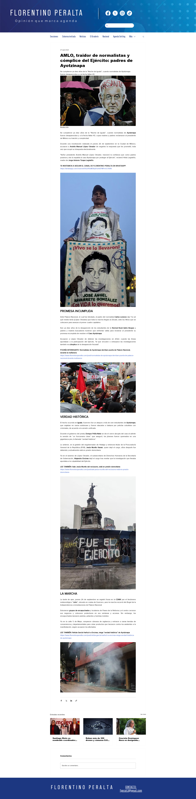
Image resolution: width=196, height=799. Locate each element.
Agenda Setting (119, 36)
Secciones (54, 36)
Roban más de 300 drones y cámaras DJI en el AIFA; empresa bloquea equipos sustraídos (97, 739)
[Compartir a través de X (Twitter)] (66, 701)
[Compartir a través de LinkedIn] (71, 701)
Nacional (106, 36)
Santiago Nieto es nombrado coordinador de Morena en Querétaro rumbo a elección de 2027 (65, 739)
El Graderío (94, 36)
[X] (115, 13)
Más (131, 36)
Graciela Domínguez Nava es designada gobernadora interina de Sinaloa (131, 739)
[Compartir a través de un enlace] (76, 701)
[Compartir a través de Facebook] (61, 701)
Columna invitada (69, 36)
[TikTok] (129, 13)
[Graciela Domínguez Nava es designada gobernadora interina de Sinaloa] (131, 726)
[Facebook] (108, 13)
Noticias (83, 36)
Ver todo (143, 714)
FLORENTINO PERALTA (47, 13)
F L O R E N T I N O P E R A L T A (82, 787)
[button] (143, 36)
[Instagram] (122, 13)
